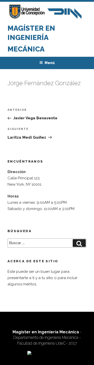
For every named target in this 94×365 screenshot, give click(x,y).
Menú (50, 63)
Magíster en (31, 28)
